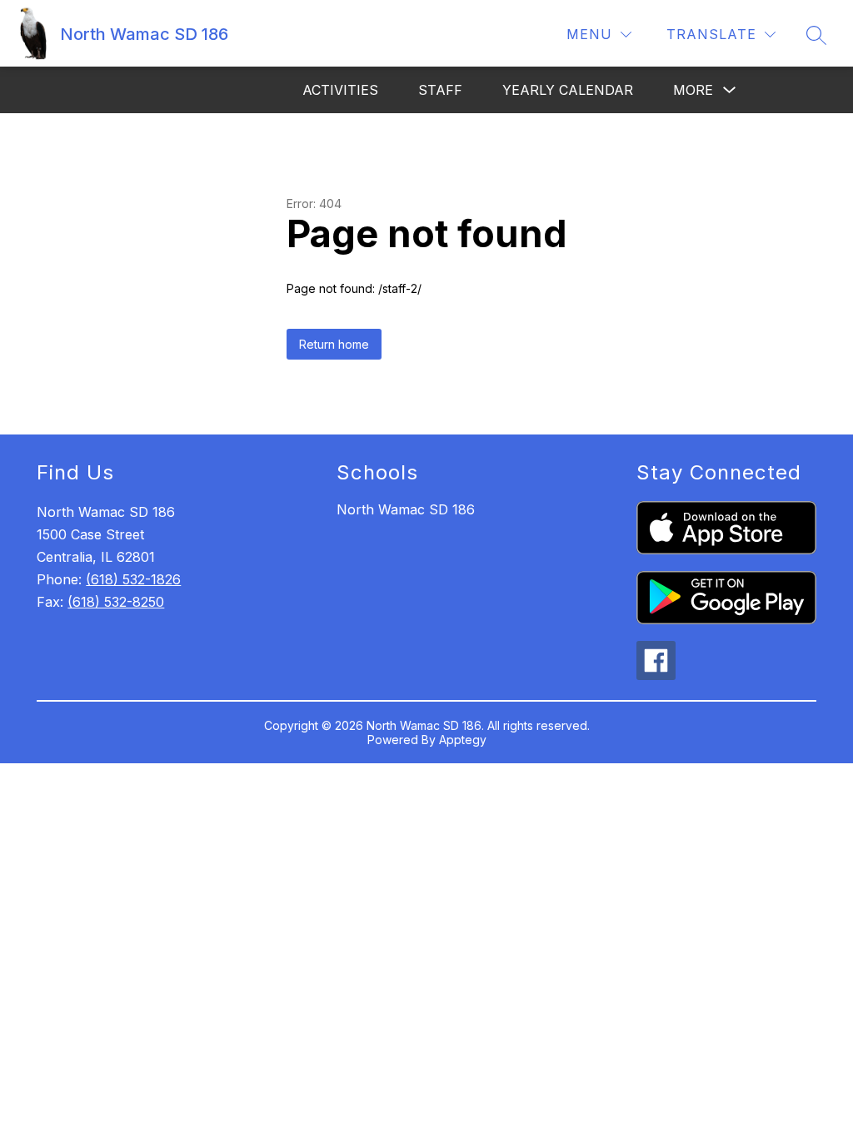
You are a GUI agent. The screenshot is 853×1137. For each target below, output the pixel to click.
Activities (340, 90)
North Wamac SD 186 (406, 509)
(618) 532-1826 (133, 579)
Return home (334, 344)
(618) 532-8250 (115, 601)
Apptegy (462, 739)
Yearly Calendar (567, 90)
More (693, 90)
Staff (440, 90)
